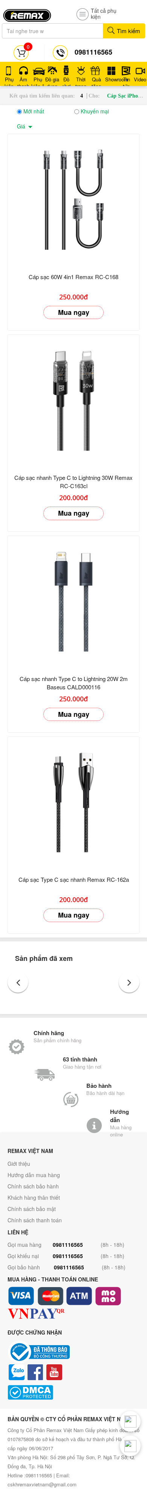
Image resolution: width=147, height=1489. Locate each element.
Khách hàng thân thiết (34, 1197)
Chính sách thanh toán (35, 1220)
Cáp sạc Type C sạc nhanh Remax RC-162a (73, 879)
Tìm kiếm (127, 31)
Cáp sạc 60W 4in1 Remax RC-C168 (73, 277)
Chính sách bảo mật (32, 1209)
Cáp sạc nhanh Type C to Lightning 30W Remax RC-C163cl (73, 481)
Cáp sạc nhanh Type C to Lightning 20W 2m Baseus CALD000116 (74, 683)
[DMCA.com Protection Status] (73, 1392)
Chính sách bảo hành (33, 1186)
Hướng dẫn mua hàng (34, 1175)
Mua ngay (73, 312)
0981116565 (68, 1244)
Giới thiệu (19, 1163)
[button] (18, 982)
